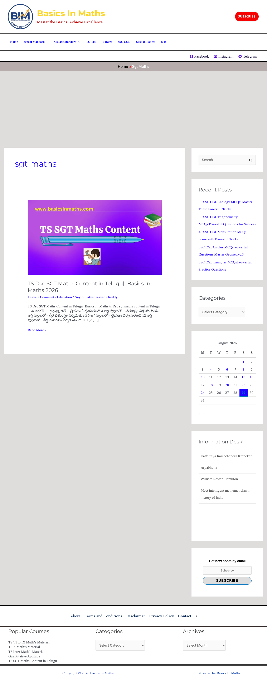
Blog (163, 41)
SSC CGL (124, 41)
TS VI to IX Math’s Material (29, 642)
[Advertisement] (133, 102)
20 (227, 385)
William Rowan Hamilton (219, 468)
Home (14, 41)
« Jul (202, 413)
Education (64, 297)
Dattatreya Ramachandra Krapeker (226, 498)
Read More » (37, 330)
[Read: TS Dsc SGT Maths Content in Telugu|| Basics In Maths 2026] (94, 237)
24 (203, 393)
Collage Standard (65, 41)
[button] (247, 16)
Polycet (107, 41)
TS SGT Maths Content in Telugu (32, 661)
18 (211, 385)
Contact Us (187, 616)
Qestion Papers (145, 41)
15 (243, 377)
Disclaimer (135, 616)
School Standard (34, 41)
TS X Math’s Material (24, 647)
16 (251, 377)
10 (203, 377)
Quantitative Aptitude (24, 656)
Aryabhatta (209, 456)
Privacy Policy (161, 616)
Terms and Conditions (103, 616)
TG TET (91, 41)
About (75, 616)
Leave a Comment (41, 297)
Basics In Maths (71, 13)
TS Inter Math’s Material (26, 652)
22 (243, 385)
